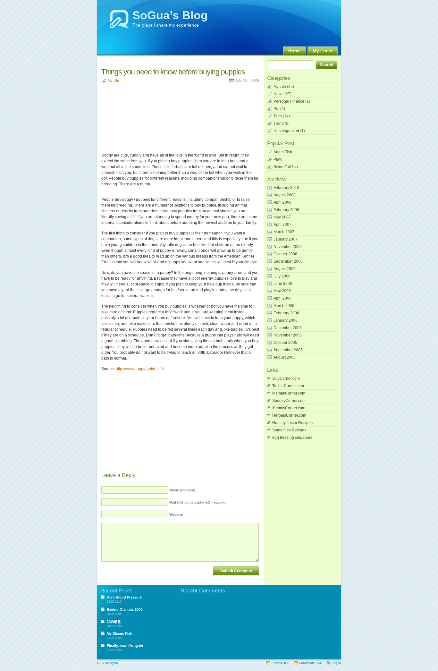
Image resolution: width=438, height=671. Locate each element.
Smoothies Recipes (289, 430)
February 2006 (286, 313)
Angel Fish (283, 152)
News (278, 94)
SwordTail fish (286, 167)
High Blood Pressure (124, 597)
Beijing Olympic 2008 (124, 609)
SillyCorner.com (286, 378)
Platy (278, 159)
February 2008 (286, 210)
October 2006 (285, 254)
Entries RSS (281, 663)
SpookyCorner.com (289, 400)
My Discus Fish (119, 633)
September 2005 (288, 350)
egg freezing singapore (292, 437)
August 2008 (285, 195)
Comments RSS (310, 663)
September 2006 (288, 261)
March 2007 (284, 232)
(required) (182, 490)
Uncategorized (286, 131)
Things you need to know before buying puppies (173, 72)
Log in (336, 663)
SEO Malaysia (107, 663)
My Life (113, 80)
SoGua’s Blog (170, 15)
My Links (323, 50)
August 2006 (285, 269)
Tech (278, 116)
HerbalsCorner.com (289, 415)
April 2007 (282, 224)
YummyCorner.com (288, 408)
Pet (276, 108)
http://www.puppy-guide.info (140, 369)
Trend (279, 123)
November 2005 (288, 335)
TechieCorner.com (288, 386)
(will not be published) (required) (198, 502)
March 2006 (284, 305)
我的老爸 (114, 622)
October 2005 (285, 342)
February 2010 (286, 187)
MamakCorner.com (288, 393)
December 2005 (288, 328)
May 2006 (282, 291)
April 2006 (282, 298)
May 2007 (282, 217)
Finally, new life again (125, 646)
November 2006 (288, 246)
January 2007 (286, 239)
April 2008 (282, 202)
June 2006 (283, 283)
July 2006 (282, 276)
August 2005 (285, 357)
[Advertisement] (176, 61)
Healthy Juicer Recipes (292, 422)
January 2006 (286, 320)
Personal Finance (289, 101)
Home (294, 50)
